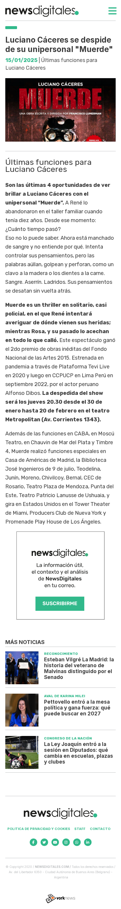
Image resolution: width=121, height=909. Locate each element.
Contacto (100, 829)
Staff (79, 829)
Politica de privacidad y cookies (38, 829)
